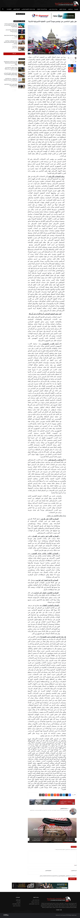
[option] (52, 830)
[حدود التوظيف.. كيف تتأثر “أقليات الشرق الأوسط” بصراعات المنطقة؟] (21, 80)
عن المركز (71, 9)
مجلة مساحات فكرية (16, 905)
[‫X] (59, 910)
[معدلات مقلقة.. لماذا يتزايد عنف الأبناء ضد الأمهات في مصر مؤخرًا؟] (21, 69)
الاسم (75, 865)
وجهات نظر (52, 824)
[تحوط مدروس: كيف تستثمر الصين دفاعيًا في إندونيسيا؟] (21, 86)
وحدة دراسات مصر (53, 9)
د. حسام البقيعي (71, 58)
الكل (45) (14, 53)
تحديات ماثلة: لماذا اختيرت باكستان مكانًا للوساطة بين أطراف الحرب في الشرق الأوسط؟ (10, 25)
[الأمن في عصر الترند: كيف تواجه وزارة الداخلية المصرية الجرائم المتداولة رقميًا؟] (21, 63)
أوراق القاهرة (18, 900)
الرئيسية (76, 9)
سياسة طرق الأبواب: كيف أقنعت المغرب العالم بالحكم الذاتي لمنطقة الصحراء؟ (10, 42)
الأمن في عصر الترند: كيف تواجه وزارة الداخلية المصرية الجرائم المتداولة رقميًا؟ (10, 63)
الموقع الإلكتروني (48, 870)
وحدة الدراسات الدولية (42, 9)
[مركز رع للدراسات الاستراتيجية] (66, 3)
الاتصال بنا (9, 9)
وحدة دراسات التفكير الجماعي (28, 9)
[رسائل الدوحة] (21, 48)
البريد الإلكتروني (74, 870)
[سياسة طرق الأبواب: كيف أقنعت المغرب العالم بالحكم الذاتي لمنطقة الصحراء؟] (21, 42)
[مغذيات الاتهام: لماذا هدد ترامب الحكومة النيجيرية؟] (21, 31)
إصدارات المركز (63, 9)
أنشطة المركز (17, 9)
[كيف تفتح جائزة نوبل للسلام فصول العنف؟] (21, 37)
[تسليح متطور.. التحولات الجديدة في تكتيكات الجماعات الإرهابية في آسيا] (21, 75)
